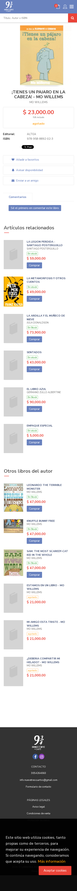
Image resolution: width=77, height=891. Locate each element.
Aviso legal (38, 806)
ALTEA (31, 134)
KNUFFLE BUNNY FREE (41, 521)
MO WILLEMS (38, 102)
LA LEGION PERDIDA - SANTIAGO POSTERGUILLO (45, 243)
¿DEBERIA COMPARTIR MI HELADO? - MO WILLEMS (43, 660)
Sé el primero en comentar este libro (35, 208)
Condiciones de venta (38, 813)
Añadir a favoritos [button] (27, 160)
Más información (51, 861)
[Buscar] (72, 17)
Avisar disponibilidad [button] (29, 170)
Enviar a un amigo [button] (26, 181)
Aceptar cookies (55, 870)
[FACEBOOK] (35, 756)
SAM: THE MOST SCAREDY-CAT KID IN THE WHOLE (47, 553)
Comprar (34, 265)
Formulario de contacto (38, 786)
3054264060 (38, 773)
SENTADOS (34, 352)
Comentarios (17, 197)
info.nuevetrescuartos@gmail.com (38, 780)
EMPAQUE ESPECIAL (40, 425)
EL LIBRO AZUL (36, 389)
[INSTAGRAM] (41, 756)
